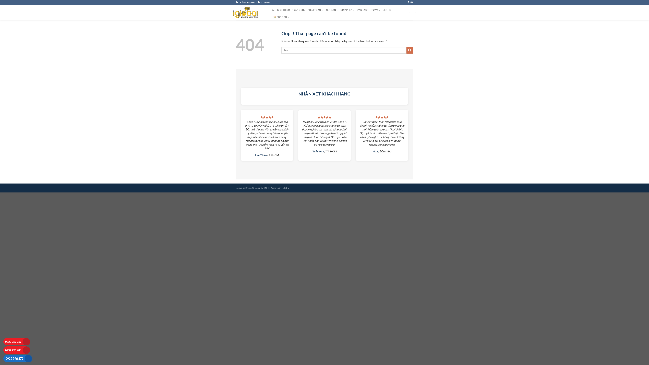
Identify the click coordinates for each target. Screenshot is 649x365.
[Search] (273, 10)
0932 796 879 (252, 2)
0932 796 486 (264, 2)
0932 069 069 (13, 341)
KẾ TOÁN (331, 10)
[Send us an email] (412, 2)
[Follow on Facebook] (408, 2)
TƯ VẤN (375, 10)
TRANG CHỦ (298, 10)
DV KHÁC (362, 10)
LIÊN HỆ (386, 10)
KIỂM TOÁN (314, 10)
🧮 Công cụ (280, 17)
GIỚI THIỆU (283, 10)
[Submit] (409, 50)
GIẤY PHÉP (346, 10)
